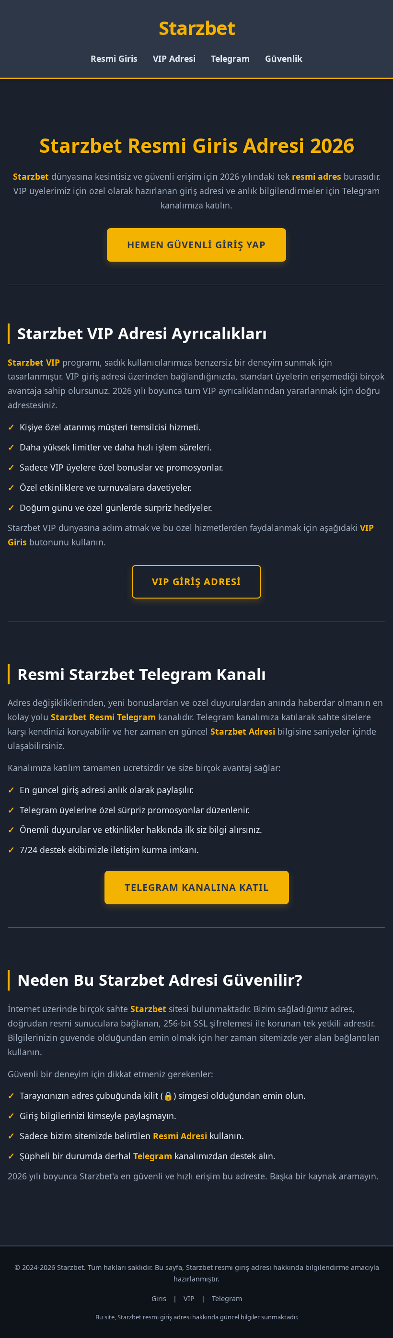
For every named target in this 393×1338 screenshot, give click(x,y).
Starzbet (197, 27)
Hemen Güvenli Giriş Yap (196, 244)
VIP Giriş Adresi (196, 581)
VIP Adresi (174, 58)
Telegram (230, 58)
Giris (158, 1298)
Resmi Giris (114, 58)
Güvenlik (283, 58)
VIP (189, 1298)
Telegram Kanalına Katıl (197, 887)
